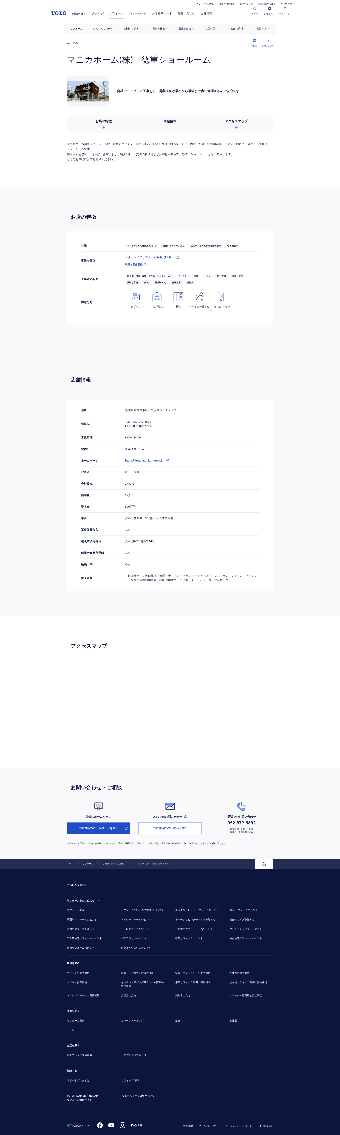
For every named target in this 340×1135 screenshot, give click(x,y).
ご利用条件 (187, 1126)
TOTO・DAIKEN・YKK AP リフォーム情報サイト (82, 1098)
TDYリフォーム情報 (203, 4)
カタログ (98, 13)
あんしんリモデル (77, 885)
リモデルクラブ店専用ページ (138, 1096)
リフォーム (116, 13)
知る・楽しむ (186, 13)
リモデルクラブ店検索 (113, 864)
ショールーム (137, 13)
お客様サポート (162, 13)
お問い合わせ (246, 4)
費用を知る (73, 963)
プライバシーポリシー (209, 1126)
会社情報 (206, 13)
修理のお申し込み (267, 4)
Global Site (286, 4)
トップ (70, 864)
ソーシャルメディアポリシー (240, 1126)
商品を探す (79, 13)
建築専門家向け (226, 4)
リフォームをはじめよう (81, 900)
